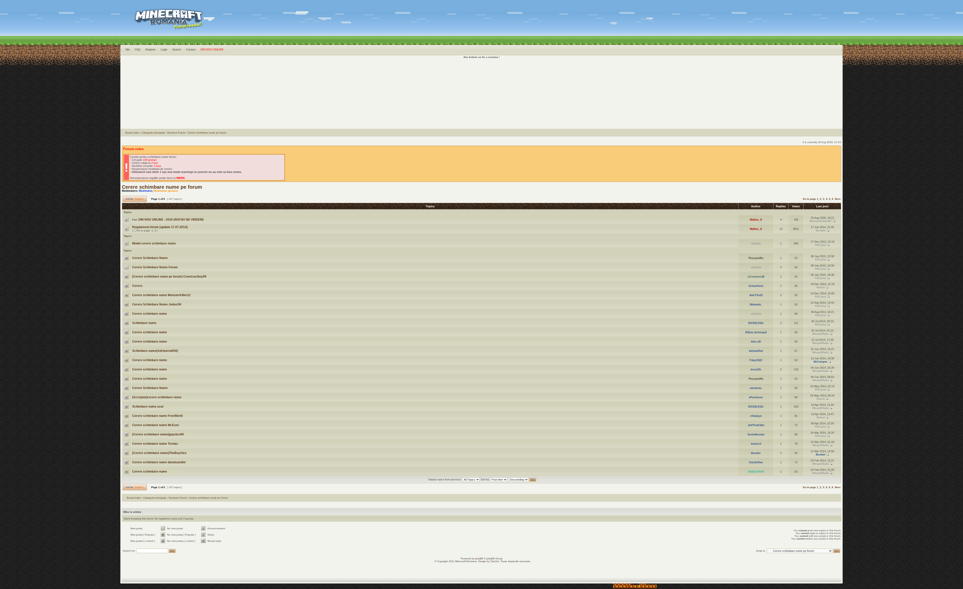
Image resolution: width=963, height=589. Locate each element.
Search (176, 49)
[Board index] (228, 25)
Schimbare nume (144, 323)
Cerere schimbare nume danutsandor (159, 462)
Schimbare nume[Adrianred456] (155, 351)
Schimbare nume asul (147, 406)
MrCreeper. (821, 361)
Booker (756, 452)
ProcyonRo (756, 257)
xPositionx (756, 397)
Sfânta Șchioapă (756, 332)
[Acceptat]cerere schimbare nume (157, 397)
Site (127, 49)
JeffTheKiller (756, 425)
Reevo (821, 287)
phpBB (479, 558)
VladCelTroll (756, 471)
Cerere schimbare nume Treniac (155, 443)
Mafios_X (756, 219)
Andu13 (756, 443)
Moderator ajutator (165, 190)
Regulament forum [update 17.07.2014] (160, 227)
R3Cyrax (820, 244)
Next (837, 199)
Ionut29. (756, 369)
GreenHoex (756, 285)
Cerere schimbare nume (149, 313)
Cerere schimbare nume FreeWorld (157, 416)
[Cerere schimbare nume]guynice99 (158, 434)
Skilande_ (756, 304)
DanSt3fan (756, 462)
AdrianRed (756, 350)
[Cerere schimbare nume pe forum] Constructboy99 (169, 276)
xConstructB (756, 276)
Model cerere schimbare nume (154, 243)
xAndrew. (756, 387)
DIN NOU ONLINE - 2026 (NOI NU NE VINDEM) (171, 219)
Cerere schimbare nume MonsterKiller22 (161, 295)
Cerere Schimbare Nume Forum (155, 267)
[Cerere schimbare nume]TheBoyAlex (159, 453)
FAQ (137, 49)
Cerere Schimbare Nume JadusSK (157, 304)
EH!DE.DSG (756, 322)
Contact (191, 49)
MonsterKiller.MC (821, 221)
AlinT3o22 (756, 295)
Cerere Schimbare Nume (150, 258)
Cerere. (137, 286)
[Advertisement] (481, 93)
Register (150, 49)
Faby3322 (756, 360)
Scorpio (821, 230)
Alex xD (756, 341)
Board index (132, 132)
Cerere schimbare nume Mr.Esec (155, 425)
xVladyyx (756, 415)
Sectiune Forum (176, 132)
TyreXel (756, 243)
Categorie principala (153, 132)
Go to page (809, 199)
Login (164, 49)
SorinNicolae (756, 434)
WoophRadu (820, 333)
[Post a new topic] (135, 199)
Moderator (145, 190)
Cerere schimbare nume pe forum (207, 132)
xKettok (756, 267)
